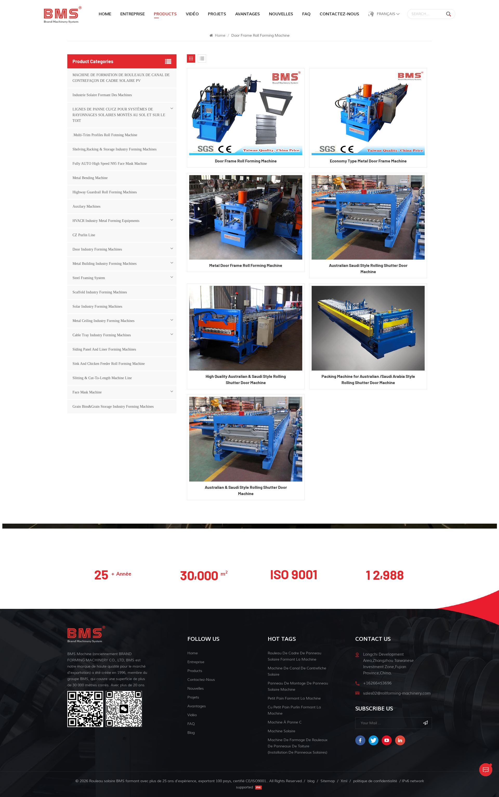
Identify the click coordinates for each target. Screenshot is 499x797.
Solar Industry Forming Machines (97, 306)
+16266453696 (377, 683)
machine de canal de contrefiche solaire (297, 671)
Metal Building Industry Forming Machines (104, 264)
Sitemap (327, 781)
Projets (217, 14)
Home (105, 14)
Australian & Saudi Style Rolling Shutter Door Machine (246, 490)
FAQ (306, 14)
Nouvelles (281, 14)
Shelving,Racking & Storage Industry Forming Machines (114, 149)
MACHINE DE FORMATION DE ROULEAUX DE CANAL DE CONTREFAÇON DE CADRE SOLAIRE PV (121, 78)
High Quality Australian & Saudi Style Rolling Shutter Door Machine (246, 379)
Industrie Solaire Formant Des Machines (102, 95)
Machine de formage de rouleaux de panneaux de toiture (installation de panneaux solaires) (297, 746)
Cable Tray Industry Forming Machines (102, 335)
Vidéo (192, 14)
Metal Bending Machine (90, 178)
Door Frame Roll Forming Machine (246, 160)
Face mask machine (87, 392)
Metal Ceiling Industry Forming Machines (103, 321)
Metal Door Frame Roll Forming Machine (245, 265)
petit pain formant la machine (294, 698)
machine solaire (281, 731)
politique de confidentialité (375, 781)
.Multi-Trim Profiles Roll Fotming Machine (105, 135)
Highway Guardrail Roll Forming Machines (105, 192)
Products (194, 671)
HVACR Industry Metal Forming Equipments (106, 221)
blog (191, 732)
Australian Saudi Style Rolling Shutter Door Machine (368, 268)
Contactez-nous (339, 14)
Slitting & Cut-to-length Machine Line (102, 378)
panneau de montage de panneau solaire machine (298, 686)
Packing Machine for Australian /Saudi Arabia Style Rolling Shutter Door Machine (368, 379)
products (165, 14)
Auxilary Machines (86, 206)
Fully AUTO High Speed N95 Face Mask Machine (110, 164)
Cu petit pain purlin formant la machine (294, 710)
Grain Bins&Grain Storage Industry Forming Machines (113, 407)
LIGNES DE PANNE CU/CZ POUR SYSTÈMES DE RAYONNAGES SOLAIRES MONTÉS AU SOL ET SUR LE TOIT (119, 115)
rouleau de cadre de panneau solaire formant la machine (294, 656)
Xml (344, 781)
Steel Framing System (89, 278)
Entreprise (132, 14)
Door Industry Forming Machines (97, 249)
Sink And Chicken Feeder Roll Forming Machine (109, 364)
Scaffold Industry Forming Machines (100, 292)
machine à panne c (285, 722)
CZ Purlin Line (84, 235)
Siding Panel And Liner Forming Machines (104, 349)
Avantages (247, 14)
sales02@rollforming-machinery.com (397, 693)
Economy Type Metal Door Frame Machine (368, 160)
